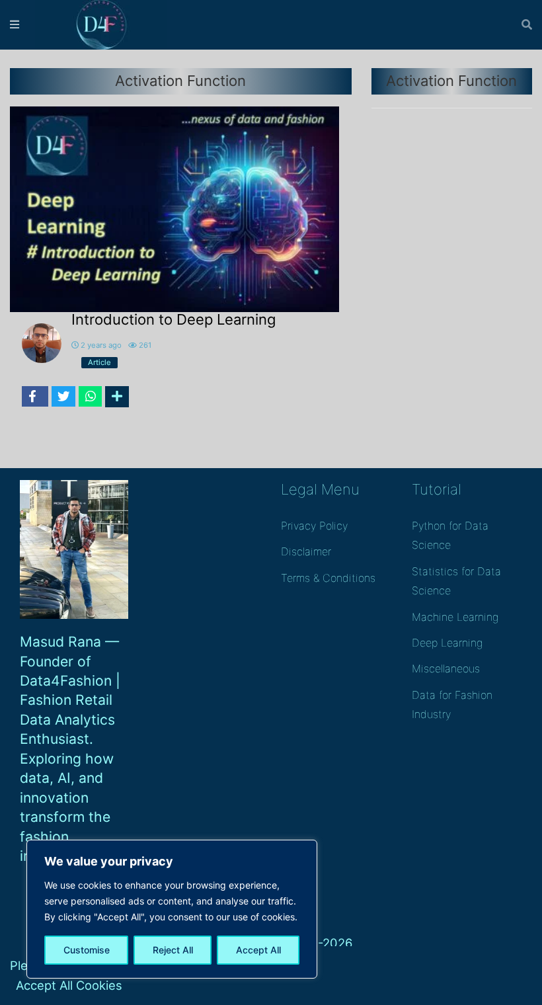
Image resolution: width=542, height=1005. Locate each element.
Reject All (173, 949)
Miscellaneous (446, 668)
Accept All (258, 949)
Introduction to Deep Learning (173, 319)
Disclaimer (306, 551)
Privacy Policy (314, 525)
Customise (86, 949)
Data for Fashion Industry (452, 704)
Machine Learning (455, 616)
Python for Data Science (450, 535)
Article (99, 362)
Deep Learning (447, 642)
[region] (171, 909)
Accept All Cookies (69, 985)
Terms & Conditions (328, 577)
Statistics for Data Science (456, 581)
